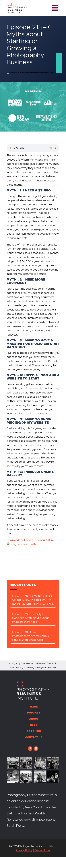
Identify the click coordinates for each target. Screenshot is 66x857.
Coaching (34, 731)
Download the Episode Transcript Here (30, 540)
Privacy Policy (24, 850)
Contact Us (33, 738)
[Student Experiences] (13, 781)
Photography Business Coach (22, 663)
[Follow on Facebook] (30, 748)
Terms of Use (42, 850)
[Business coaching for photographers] (13, 768)
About (34, 719)
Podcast (33, 713)
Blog (33, 725)
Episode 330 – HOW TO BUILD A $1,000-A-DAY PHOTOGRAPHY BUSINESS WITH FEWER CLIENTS (33, 600)
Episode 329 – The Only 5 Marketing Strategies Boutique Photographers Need (30, 618)
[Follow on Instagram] (36, 748)
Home (34, 707)
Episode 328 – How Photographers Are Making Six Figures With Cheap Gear (30, 636)
